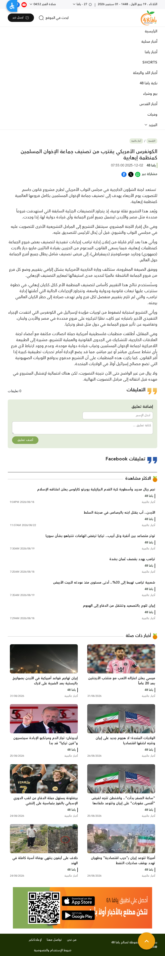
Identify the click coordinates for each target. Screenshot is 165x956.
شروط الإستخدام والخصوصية (52, 950)
